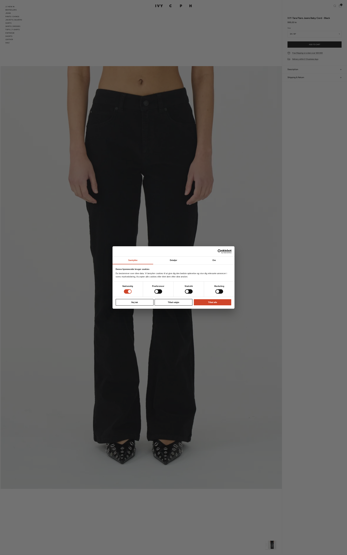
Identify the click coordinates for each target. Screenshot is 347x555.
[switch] (158, 291)
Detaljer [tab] (173, 260)
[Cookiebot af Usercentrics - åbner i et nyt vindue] (220, 251)
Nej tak (134, 302)
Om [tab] (214, 260)
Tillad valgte (173, 302)
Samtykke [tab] (133, 260)
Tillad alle (212, 302)
